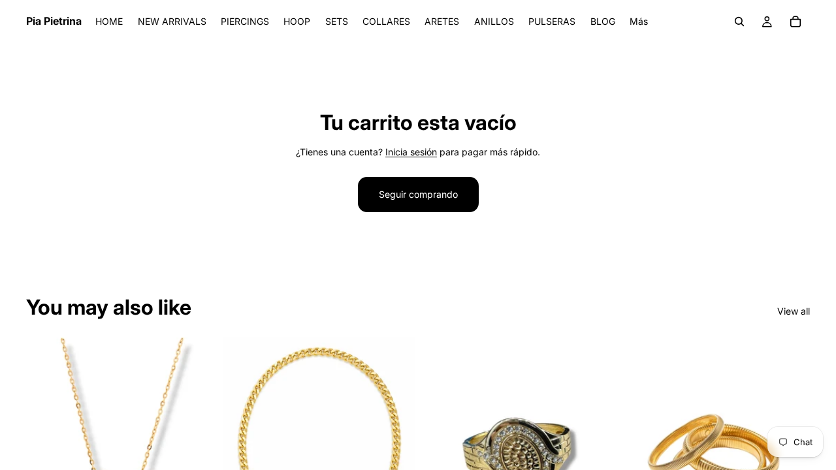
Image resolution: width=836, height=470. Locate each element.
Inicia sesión (411, 151)
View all (793, 311)
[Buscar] (739, 21)
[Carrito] (795, 21)
